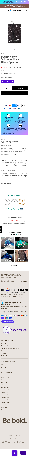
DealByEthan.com (7, 311)
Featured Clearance (6, 372)
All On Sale (4, 382)
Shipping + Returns (6, 158)
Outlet (3, 375)
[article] (7, 243)
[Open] (14, 453)
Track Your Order (5, 345)
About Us (3, 343)
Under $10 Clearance (6, 377)
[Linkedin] (17, 442)
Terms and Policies (14, 438)
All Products (4, 385)
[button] (5, 67)
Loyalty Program (5, 350)
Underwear (4, 407)
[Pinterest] (23, 442)
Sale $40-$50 (5, 400)
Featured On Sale (5, 370)
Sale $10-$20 (4, 392)
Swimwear (4, 410)
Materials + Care (6, 145)
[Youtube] (9, 442)
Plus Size (3, 367)
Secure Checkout (6, 183)
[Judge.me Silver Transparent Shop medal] (7, 202)
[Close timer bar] (28, 0)
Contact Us (4, 355)
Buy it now (14, 93)
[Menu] (2, 10)
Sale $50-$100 (5, 402)
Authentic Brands (6, 187)
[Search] (5, 10)
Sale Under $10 (5, 390)
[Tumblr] (26, 442)
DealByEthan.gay (16, 435)
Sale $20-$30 (5, 395)
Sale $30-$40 (5, 397)
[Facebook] (3, 442)
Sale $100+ (4, 405)
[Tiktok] (12, 442)
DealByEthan (5, 173)
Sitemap (3, 353)
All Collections (5, 387)
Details (3, 139)
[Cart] (27, 10)
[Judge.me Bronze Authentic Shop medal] (22, 202)
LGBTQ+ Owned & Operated (8, 170)
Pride (2, 365)
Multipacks (4, 380)
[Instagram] (6, 442)
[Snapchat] (20, 442)
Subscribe (23, 281)
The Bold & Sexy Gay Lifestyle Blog (10, 348)
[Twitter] (14, 442)
